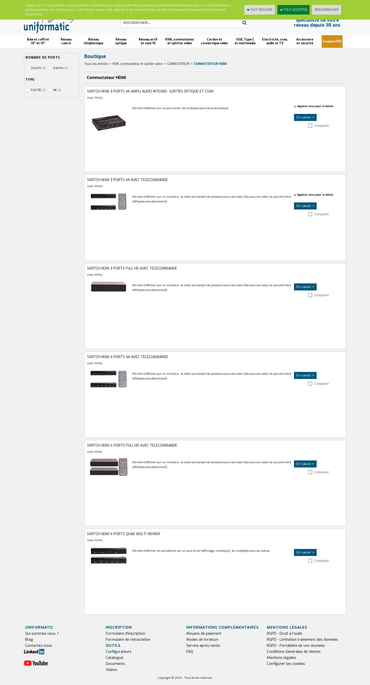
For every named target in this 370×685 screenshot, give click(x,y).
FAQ (189, 651)
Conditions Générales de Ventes (294, 651)
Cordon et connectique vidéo (214, 41)
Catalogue (114, 657)
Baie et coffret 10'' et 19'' (38, 41)
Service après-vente (203, 645)
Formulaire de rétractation (128, 639)
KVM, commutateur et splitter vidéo (179, 41)
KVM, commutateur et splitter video (138, 64)
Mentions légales (281, 657)
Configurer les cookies (286, 663)
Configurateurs (119, 651)
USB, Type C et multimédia (245, 41)
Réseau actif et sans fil (148, 41)
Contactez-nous (38, 645)
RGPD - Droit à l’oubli (284, 633)
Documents (115, 663)
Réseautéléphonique (93, 41)
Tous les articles (96, 64)
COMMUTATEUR (178, 64)
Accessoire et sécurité (304, 41)
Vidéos (111, 669)
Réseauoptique (121, 41)
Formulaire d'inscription (125, 633)
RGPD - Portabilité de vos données (296, 645)
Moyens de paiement (203, 633)
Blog (29, 639)
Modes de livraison (202, 639)
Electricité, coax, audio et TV (275, 41)
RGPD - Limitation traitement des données (302, 639)
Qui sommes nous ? (42, 633)
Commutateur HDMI (210, 64)
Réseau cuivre (66, 41)
